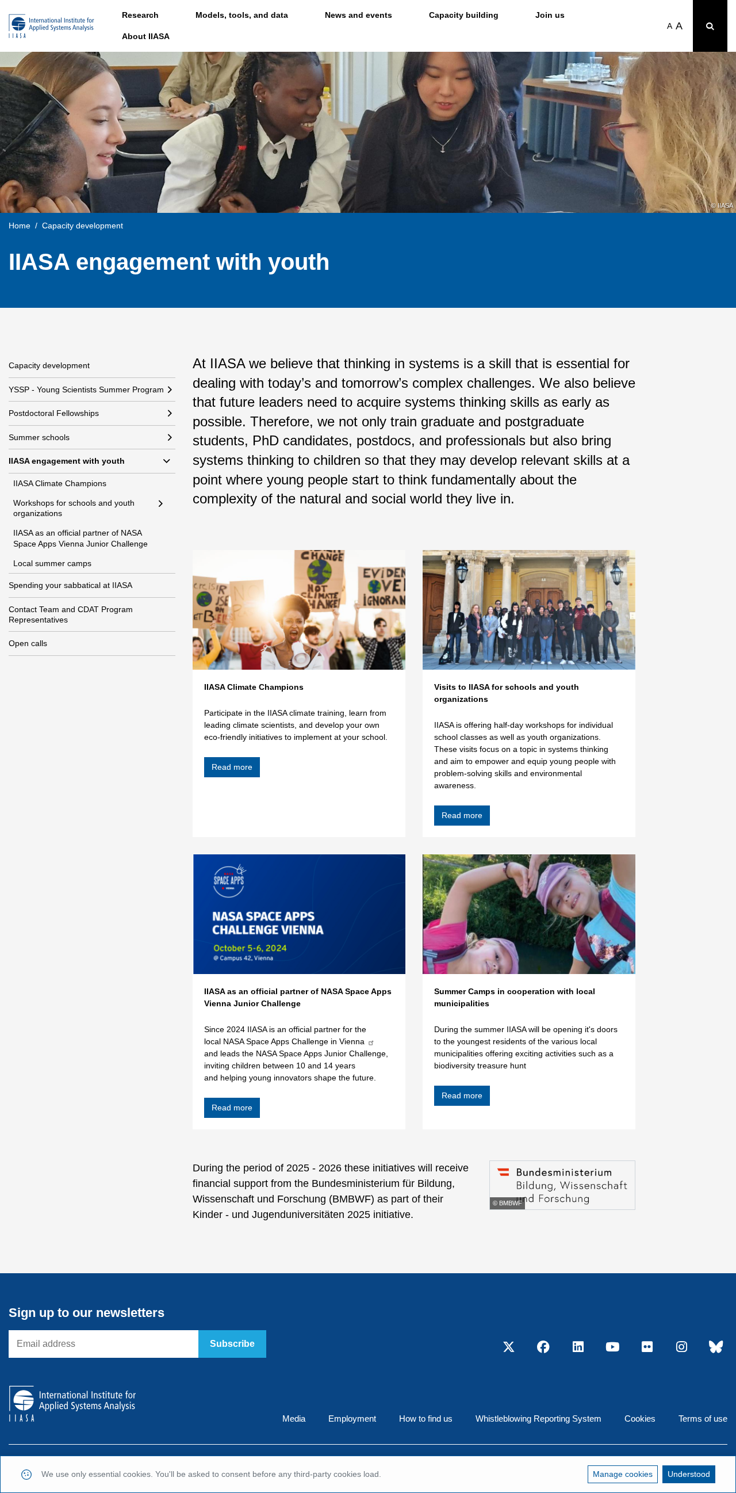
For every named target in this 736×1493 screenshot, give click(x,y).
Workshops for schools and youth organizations (74, 508)
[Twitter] (508, 1347)
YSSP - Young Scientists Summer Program (86, 389)
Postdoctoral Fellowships (54, 413)
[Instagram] (681, 1347)
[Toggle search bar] (710, 26)
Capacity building (464, 15)
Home (19, 225)
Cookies (640, 1418)
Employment (352, 1418)
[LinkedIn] (577, 1347)
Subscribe (232, 1344)
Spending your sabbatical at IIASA (70, 585)
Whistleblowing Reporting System (538, 1418)
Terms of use (702, 1418)
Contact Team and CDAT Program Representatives (71, 614)
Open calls (28, 643)
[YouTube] (612, 1347)
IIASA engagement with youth (67, 460)
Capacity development (49, 365)
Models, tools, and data (241, 15)
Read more (232, 767)
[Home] (51, 26)
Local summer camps (52, 563)
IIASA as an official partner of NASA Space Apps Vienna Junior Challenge (80, 538)
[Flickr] (646, 1347)
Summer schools (39, 437)
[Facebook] (543, 1347)
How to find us (426, 1418)
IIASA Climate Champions (59, 483)
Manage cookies (623, 1474)
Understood (689, 1474)
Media (293, 1418)
